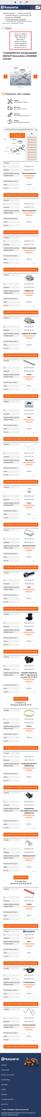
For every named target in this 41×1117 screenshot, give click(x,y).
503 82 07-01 (32, 137)
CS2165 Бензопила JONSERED (15, 20)
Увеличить (20, 87)
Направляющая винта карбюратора (29, 764)
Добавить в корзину (21, 699)
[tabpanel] (20, 76)
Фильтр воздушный (29, 173)
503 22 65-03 (32, 152)
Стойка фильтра (29, 982)
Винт (29, 587)
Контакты (20, 2)
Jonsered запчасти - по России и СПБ (18, 15)
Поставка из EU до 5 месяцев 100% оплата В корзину (21, 195)
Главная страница (9, 13)
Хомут (29, 503)
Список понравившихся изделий (26, 2)
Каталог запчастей (24, 13)
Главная (4, 1065)
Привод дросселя (29, 856)
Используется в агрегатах (29, 176)
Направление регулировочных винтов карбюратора (29, 810)
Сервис (3, 1090)
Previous (5, 76)
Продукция (5, 1070)
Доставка (15, 2)
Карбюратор (29, 291)
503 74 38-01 (32, 160)
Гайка (29, 417)
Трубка (29, 374)
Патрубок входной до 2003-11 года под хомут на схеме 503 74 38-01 (29, 675)
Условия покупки (7, 1099)
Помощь (4, 1094)
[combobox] (20, 129)
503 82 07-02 (32, 140)
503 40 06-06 (32, 150)
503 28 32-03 (32, 145)
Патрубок (29, 630)
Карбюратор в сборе (29, 333)
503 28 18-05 (32, 147)
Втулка (29, 726)
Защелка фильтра (29, 1025)
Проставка (29, 460)
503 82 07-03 (32, 142)
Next (35, 76)
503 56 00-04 (32, 157)
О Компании (5, 1080)
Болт (29, 941)
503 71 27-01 (32, 155)
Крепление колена (29, 546)
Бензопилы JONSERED (13, 17)
